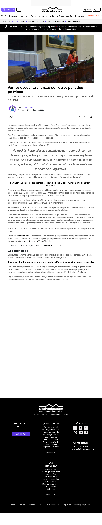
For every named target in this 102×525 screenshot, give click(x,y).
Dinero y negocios (38, 16)
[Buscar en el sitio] (18, 10)
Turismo (23, 16)
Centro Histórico (73, 21)
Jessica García (27, 108)
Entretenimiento (64, 16)
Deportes (79, 16)
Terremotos (6, 21)
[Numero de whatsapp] (75, 434)
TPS (15, 21)
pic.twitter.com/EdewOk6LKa (37, 241)
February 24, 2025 (53, 245)
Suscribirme (21, 433)
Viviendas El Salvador (55, 21)
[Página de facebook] (75, 429)
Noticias (13, 16)
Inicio (3, 16)
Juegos (22, 21)
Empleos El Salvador (36, 21)
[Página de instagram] (86, 429)
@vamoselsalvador (22, 235)
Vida (52, 16)
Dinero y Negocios (82, 504)
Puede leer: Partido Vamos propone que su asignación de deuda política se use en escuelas (51, 262)
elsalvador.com (89, 27)
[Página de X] (80, 429)
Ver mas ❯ (50, 452)
